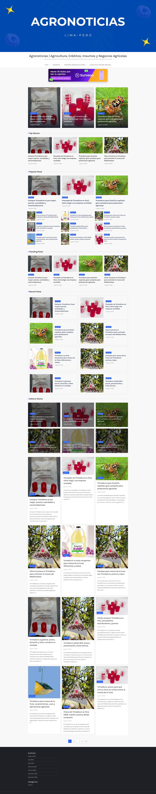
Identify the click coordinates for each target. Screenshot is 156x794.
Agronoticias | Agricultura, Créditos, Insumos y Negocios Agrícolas (78, 56)
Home (47, 65)
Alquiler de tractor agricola (100, 65)
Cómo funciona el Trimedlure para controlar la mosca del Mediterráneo (115, 158)
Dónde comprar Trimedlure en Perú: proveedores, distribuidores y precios (110, 621)
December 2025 (32, 773)
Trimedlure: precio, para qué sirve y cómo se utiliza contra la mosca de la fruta (115, 239)
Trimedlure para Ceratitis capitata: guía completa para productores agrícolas (110, 119)
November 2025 (32, 777)
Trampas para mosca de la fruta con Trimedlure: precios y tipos (115, 358)
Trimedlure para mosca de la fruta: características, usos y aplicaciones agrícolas (46, 239)
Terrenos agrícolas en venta (74, 65)
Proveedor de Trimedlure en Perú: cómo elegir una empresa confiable (77, 119)
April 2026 (31, 763)
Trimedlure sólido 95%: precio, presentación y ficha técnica (114, 383)
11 (82, 741)
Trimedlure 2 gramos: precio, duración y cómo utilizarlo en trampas (64, 383)
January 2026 (32, 770)
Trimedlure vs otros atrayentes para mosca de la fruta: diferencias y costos (77, 563)
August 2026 (32, 756)
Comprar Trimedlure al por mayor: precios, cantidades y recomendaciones (42, 119)
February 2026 (32, 766)
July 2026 (31, 759)
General (33, 113)
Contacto (56, 65)
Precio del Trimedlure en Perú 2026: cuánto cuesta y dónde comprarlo (76, 714)
